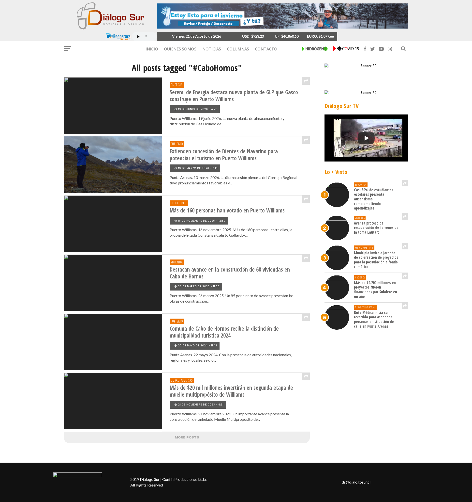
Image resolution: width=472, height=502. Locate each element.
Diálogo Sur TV (341, 106)
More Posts (187, 437)
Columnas (238, 49)
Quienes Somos (180, 49)
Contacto (266, 49)
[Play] (366, 138)
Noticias (211, 49)
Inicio (152, 49)
